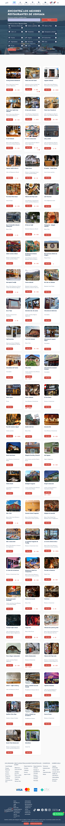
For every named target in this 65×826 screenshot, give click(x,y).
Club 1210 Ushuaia (30, 339)
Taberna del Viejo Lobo (31, 196)
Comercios (52, 4)
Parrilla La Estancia (49, 570)
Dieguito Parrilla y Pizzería (32, 455)
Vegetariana (13, 42)
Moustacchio (47, 427)
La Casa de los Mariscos (12, 570)
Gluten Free (36, 84)
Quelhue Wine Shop (11, 714)
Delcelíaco (28, 743)
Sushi (29, 46)
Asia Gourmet (48, 196)
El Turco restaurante (30, 138)
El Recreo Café (29, 225)
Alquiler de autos (45, 4)
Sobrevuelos (38, 4)
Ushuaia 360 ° (55, 770)
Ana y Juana (47, 138)
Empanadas (18, 144)
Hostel (26, 772)
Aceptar (26, 823)
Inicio (15, 801)
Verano (7, 772)
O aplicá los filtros (13, 23)
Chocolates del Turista (12, 367)
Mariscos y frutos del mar (16, 27)
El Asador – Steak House (50, 168)
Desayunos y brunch (50, 32)
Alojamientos (26, 4)
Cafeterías (17, 777)
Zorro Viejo (9, 310)
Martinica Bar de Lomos (31, 310)
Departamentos (28, 766)
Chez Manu (28, 367)
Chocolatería (46, 314)
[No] (63, 822)
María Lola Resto (10, 455)
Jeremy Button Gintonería (13, 80)
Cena (45, 42)
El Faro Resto (47, 397)
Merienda (30, 42)
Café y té (35, 85)
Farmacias (45, 766)
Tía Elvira (46, 599)
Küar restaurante (10, 541)
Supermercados (47, 772)
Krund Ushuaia (10, 138)
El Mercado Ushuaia (30, 110)
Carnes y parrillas (32, 26)
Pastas (13, 38)
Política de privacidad (36, 823)
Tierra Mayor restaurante (13, 656)
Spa (44, 770)
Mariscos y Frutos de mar (33, 114)
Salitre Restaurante (30, 656)
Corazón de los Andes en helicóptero (56, 773)
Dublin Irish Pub (29, 427)
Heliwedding (55, 777)
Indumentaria (46, 768)
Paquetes (7, 776)
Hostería (36, 780)
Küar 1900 (9, 513)
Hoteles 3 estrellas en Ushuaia (37, 771)
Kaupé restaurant (49, 483)
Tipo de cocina (22, 23)
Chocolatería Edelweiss (50, 310)
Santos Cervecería (30, 599)
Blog (15, 806)
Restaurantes (32, 4)
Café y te (13, 32)
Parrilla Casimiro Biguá (12, 427)
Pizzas (12, 46)
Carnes (29, 142)
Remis (44, 774)
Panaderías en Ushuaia (15, 344)
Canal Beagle (8, 766)
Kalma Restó (9, 483)
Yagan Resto (28, 168)
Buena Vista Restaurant (12, 743)
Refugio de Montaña (49, 513)
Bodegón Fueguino (30, 483)
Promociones (14, 4)
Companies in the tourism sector (17, 812)
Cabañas (26, 770)
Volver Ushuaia (29, 397)
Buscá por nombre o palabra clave (17, 17)
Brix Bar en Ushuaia (49, 282)
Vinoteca (11, 200)
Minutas (33, 142)
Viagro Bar (28, 627)
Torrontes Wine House (12, 196)
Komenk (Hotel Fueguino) (32, 513)
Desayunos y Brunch (29, 84)
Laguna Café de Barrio (12, 168)
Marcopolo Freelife (11, 282)
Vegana (29, 38)
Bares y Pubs (48, 26)
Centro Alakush (29, 282)
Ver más (10, 89)
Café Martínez (10, 339)
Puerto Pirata (48, 714)
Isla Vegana (47, 455)
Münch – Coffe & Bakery (12, 685)
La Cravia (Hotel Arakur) (50, 541)
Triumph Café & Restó (12, 627)
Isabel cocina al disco (12, 253)
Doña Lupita (9, 397)
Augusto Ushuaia (48, 80)
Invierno (7, 774)
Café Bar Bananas (49, 685)
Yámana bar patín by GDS (51, 627)
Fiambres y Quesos (10, 718)
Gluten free (47, 38)
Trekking (7, 778)
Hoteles (26, 768)
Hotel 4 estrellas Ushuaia (36, 776)
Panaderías (30, 32)
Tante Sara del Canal (31, 80)
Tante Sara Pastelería (50, 110)
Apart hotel (27, 774)
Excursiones (20, 4)
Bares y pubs (18, 775)
